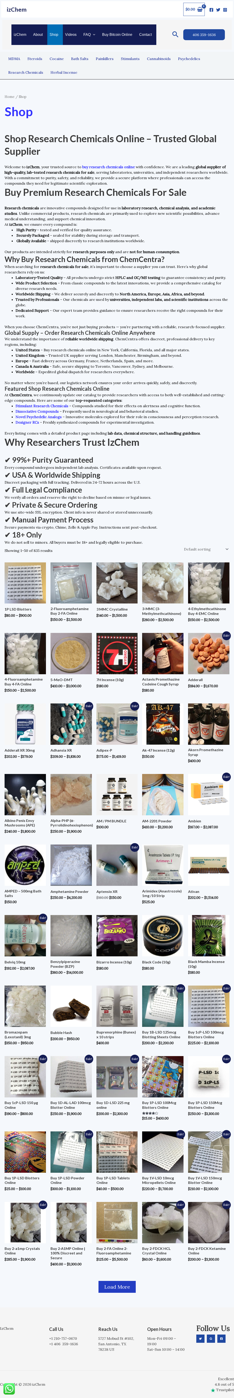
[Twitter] (218, 10)
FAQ (87, 35)
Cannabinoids (159, 58)
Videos (71, 35)
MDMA (14, 58)
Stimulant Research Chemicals (42, 406)
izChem (17, 9)
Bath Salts (79, 58)
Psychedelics (189, 58)
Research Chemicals (25, 72)
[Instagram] (225, 10)
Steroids (34, 58)
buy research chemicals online (108, 167)
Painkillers (105, 58)
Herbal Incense (64, 72)
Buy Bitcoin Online (117, 35)
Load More (117, 1287)
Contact (145, 35)
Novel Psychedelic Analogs (39, 416)
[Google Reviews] (211, 1339)
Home (10, 96)
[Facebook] (211, 10)
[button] (93, 35)
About (38, 35)
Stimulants (130, 58)
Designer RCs (27, 422)
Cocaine (57, 58)
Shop (54, 35)
